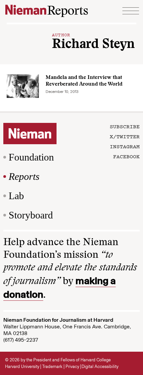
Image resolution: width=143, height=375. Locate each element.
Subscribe (125, 126)
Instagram (125, 146)
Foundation (31, 157)
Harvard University (22, 366)
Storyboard (31, 214)
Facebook (126, 156)
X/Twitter (125, 136)
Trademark (52, 366)
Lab (16, 195)
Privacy (72, 366)
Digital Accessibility (99, 366)
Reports (24, 176)
